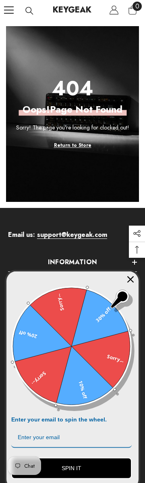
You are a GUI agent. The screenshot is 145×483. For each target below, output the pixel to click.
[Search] (29, 11)
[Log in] (114, 10)
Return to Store (72, 144)
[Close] (130, 272)
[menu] (9, 10)
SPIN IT (71, 461)
